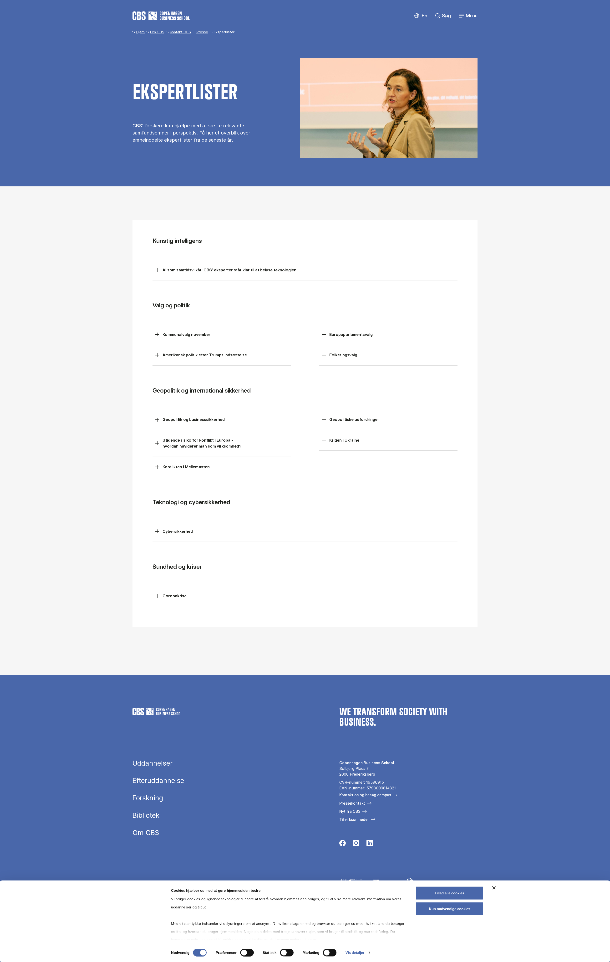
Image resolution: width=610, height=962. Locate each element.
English (420, 15)
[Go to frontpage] (161, 15)
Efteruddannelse (158, 780)
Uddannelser (152, 763)
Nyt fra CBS (349, 811)
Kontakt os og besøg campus (365, 795)
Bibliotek (145, 815)
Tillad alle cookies (449, 893)
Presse (202, 32)
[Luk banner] (494, 888)
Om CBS (157, 32)
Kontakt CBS (180, 32)
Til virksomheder (354, 819)
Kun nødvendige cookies (449, 909)
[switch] (247, 952)
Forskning (147, 798)
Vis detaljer (355, 953)
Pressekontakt (352, 803)
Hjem (140, 32)
